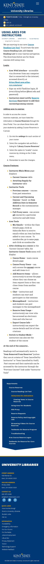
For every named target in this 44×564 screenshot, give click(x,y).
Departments (12, 383)
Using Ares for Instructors (22, 395)
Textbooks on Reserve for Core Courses (21, 442)
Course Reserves (34, 38)
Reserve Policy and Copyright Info (23, 418)
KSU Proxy (15, 409)
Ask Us (8, 22)
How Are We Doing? (8, 508)
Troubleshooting (18, 433)
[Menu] (37, 3)
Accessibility (6, 523)
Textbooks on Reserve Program (24, 429)
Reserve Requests (18, 413)
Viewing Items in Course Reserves (23, 400)
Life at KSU (5, 538)
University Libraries (22, 10)
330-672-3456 (7, 494)
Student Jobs (6, 514)
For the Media (6, 532)
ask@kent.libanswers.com (11, 497)
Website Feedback (8, 549)
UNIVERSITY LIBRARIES (8, 38)
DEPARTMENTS (22, 38)
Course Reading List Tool (21, 391)
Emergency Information (10, 526)
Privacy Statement (8, 541)
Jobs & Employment (9, 535)
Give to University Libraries (11, 511)
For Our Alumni (7, 529)
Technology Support (9, 546)
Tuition (4, 543)
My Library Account (14, 25)
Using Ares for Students (21, 405)
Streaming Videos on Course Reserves (23, 424)
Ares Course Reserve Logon (20, 437)
